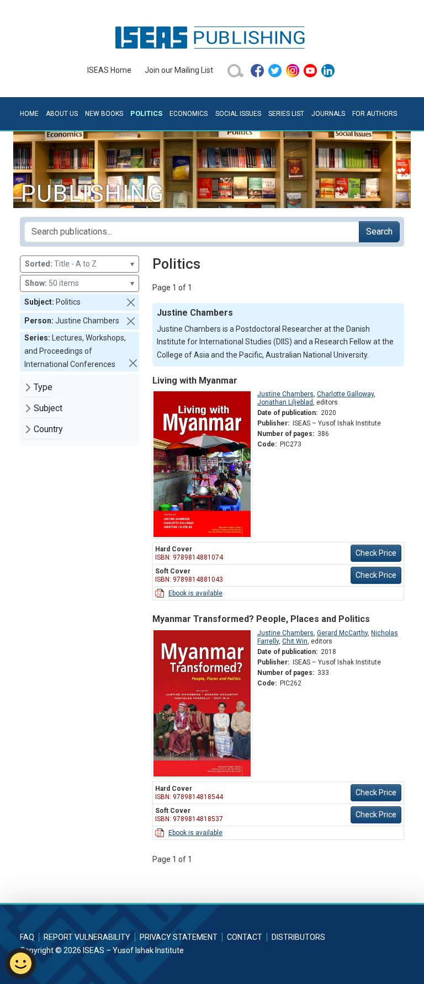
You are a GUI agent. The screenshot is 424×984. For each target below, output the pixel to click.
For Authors (374, 114)
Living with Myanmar (194, 380)
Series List (286, 114)
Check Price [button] (376, 553)
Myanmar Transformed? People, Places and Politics (261, 619)
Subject (48, 408)
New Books (104, 114)
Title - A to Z (79, 263)
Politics (146, 113)
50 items (79, 283)
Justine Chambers (285, 394)
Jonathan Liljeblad (285, 402)
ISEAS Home (109, 70)
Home (29, 114)
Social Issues (238, 114)
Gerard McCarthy (342, 633)
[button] (131, 302)
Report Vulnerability (87, 937)
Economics (188, 114)
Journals (328, 114)
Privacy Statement (179, 937)
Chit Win (295, 641)
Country (48, 429)
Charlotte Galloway (345, 394)
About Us (62, 114)
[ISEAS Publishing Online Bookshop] (212, 37)
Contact (244, 937)
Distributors (298, 937)
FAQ (27, 937)
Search (379, 231)
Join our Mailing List (179, 70)
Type (43, 387)
